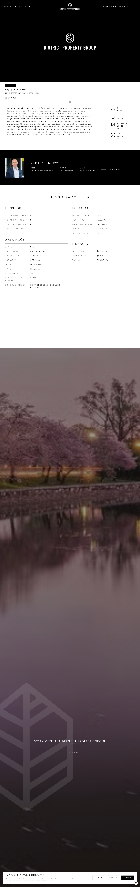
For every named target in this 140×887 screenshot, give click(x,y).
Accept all (128, 877)
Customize (113, 877)
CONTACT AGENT (114, 169)
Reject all (99, 877)
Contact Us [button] (72, 752)
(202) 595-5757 (66, 170)
